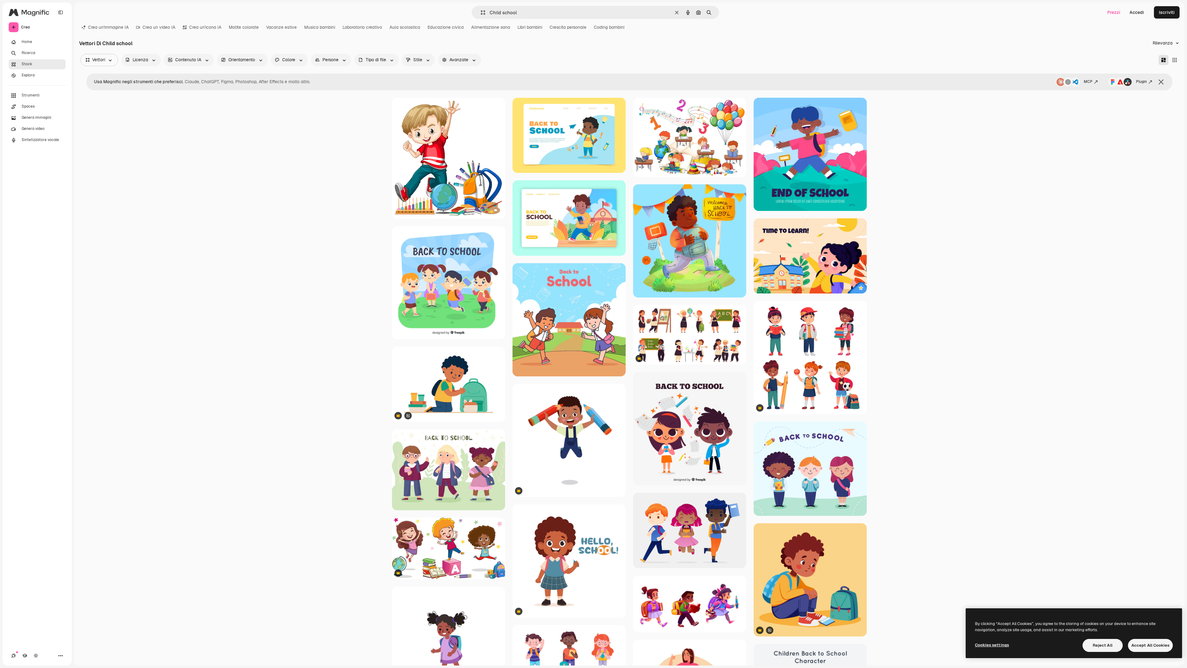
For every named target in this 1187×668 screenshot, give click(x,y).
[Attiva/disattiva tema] (36, 656)
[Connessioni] (14, 656)
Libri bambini (529, 27)
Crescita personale (568, 27)
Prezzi (1113, 12)
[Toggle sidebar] (61, 12)
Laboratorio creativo (362, 27)
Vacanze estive (281, 27)
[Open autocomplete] (480, 12)
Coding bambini (609, 27)
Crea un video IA (159, 27)
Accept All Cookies (1150, 645)
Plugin (1141, 81)
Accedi (1137, 12)
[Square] (1175, 60)
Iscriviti (1167, 12)
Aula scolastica (404, 27)
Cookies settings (992, 645)
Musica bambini (319, 27)
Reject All (1103, 645)
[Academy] (25, 656)
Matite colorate (244, 27)
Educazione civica (446, 27)
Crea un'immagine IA (108, 27)
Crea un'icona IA (205, 27)
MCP (1088, 81)
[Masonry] (1163, 60)
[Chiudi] (1161, 82)
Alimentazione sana (490, 27)
